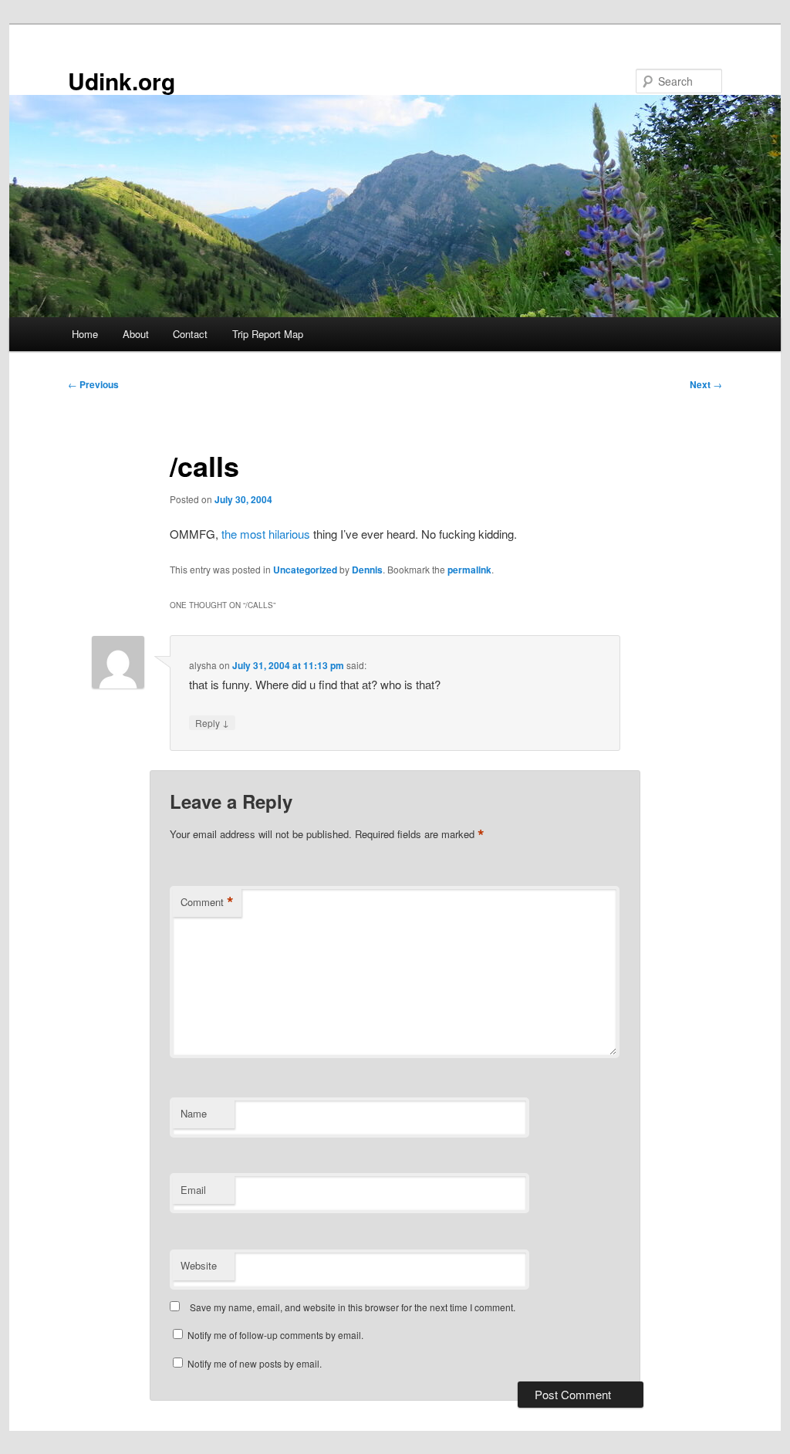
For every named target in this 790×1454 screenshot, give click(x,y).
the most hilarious (265, 534)
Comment (207, 902)
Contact (190, 333)
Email (193, 1189)
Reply (212, 722)
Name (194, 1113)
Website (199, 1265)
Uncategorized (305, 570)
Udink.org (121, 80)
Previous (93, 384)
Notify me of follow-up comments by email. (275, 1334)
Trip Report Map (267, 333)
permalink (469, 570)
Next (706, 384)
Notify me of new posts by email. (254, 1363)
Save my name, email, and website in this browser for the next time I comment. (352, 1307)
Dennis (367, 570)
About (136, 333)
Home (85, 333)
